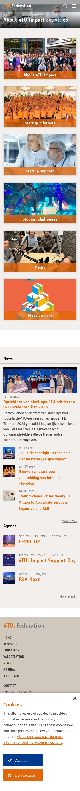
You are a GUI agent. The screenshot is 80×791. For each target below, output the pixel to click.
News (7, 663)
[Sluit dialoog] (75, 698)
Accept (21, 760)
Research (10, 644)
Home (7, 637)
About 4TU (11, 676)
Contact (9, 686)
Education (11, 650)
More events (68, 596)
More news (69, 521)
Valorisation (13, 657)
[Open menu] (74, 6)
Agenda (9, 670)
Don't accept (25, 775)
